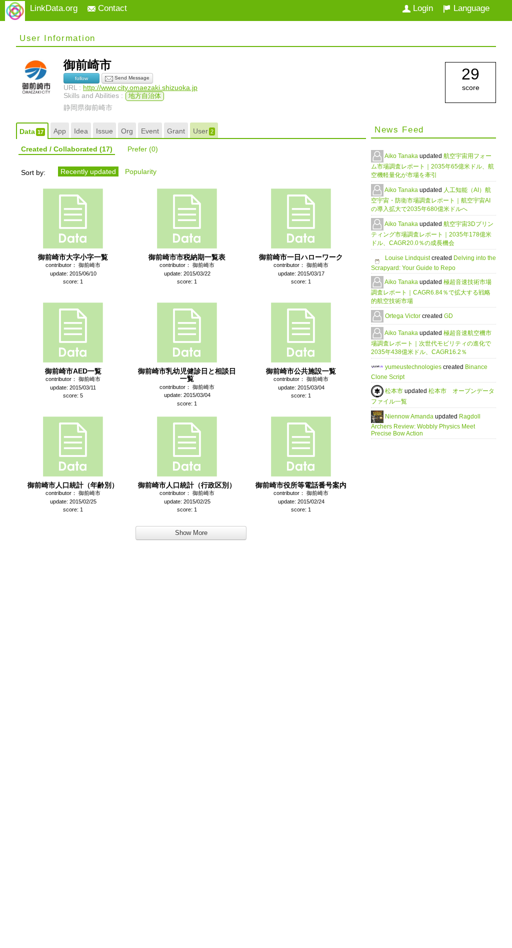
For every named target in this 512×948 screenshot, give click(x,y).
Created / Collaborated (66, 149)
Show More (191, 532)
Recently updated (88, 172)
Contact (111, 8)
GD (448, 316)
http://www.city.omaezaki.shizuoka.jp (140, 88)
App (60, 131)
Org (127, 131)
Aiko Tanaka (402, 156)
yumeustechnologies (414, 367)
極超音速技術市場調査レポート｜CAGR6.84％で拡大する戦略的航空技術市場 (431, 291)
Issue (104, 131)
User (203, 131)
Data (32, 132)
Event (150, 131)
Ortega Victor (403, 316)
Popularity (140, 172)
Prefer (143, 149)
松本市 (394, 391)
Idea (81, 131)
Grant (176, 131)
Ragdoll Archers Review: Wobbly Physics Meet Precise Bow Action (425, 425)
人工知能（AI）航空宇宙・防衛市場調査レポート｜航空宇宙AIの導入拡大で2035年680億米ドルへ (431, 199)
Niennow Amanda (410, 416)
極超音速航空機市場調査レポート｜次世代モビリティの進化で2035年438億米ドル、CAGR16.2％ (431, 343)
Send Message (131, 77)
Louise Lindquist (408, 258)
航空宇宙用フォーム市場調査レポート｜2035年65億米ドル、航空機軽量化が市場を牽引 (432, 165)
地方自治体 (144, 96)
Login (421, 8)
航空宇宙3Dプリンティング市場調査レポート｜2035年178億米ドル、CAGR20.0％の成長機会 (432, 233)
